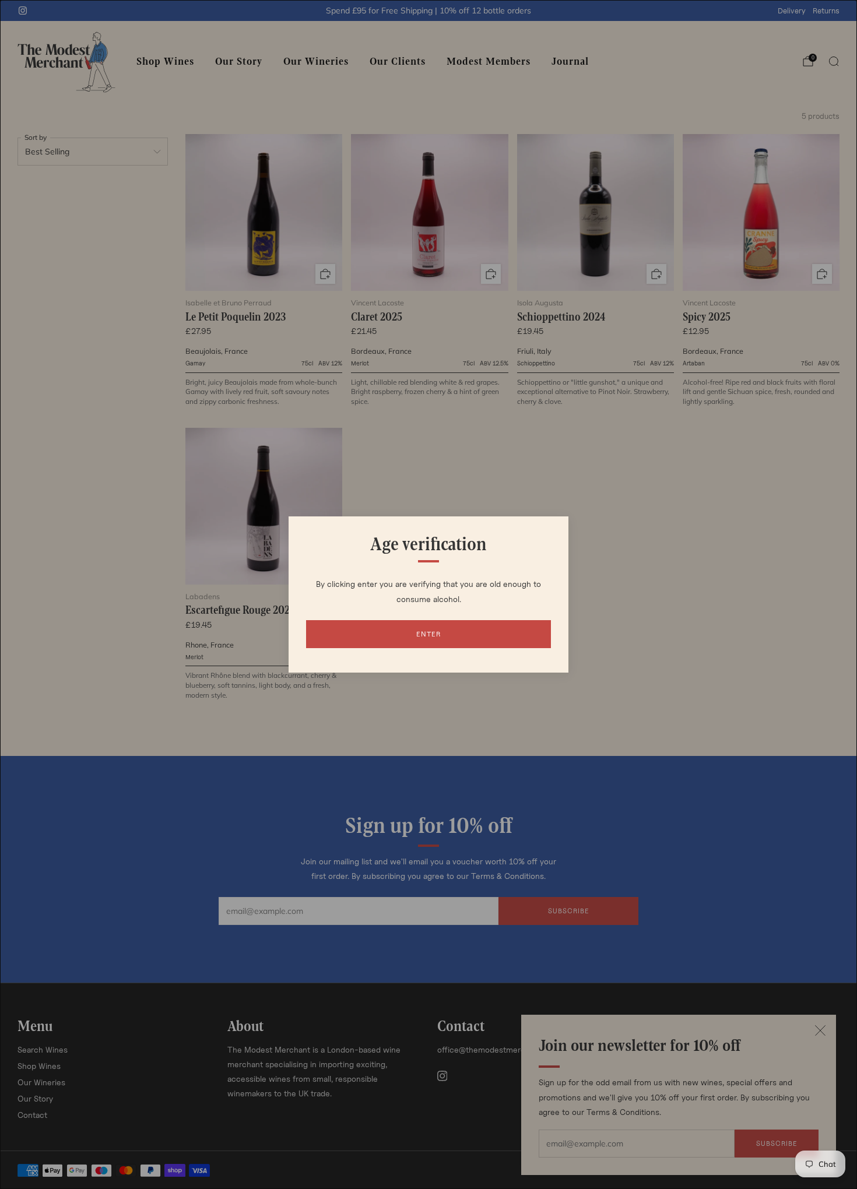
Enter (428, 633)
